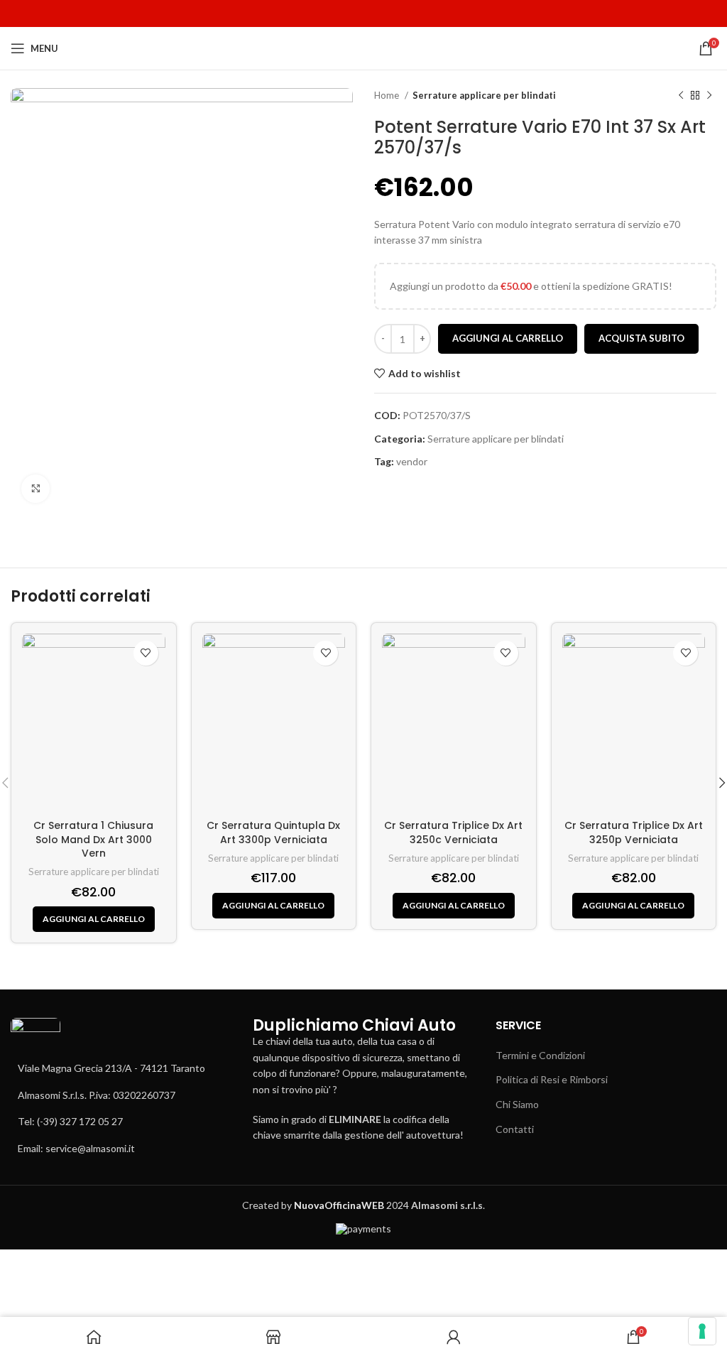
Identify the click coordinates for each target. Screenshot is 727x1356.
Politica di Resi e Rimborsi (552, 1079)
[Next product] (709, 96)
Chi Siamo (517, 1104)
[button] (94, 919)
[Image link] (35, 1038)
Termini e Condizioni (540, 1055)
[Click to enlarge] (35, 488)
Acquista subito (641, 338)
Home (387, 95)
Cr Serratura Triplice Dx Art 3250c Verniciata (453, 832)
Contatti (515, 1129)
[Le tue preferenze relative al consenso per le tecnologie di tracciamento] (702, 1331)
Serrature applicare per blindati (484, 95)
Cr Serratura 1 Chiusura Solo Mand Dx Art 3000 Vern (93, 839)
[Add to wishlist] (145, 653)
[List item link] (121, 1095)
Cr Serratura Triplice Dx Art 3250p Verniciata (633, 832)
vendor (411, 461)
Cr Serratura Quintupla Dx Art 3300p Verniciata (273, 832)
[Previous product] (681, 96)
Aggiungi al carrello (507, 338)
